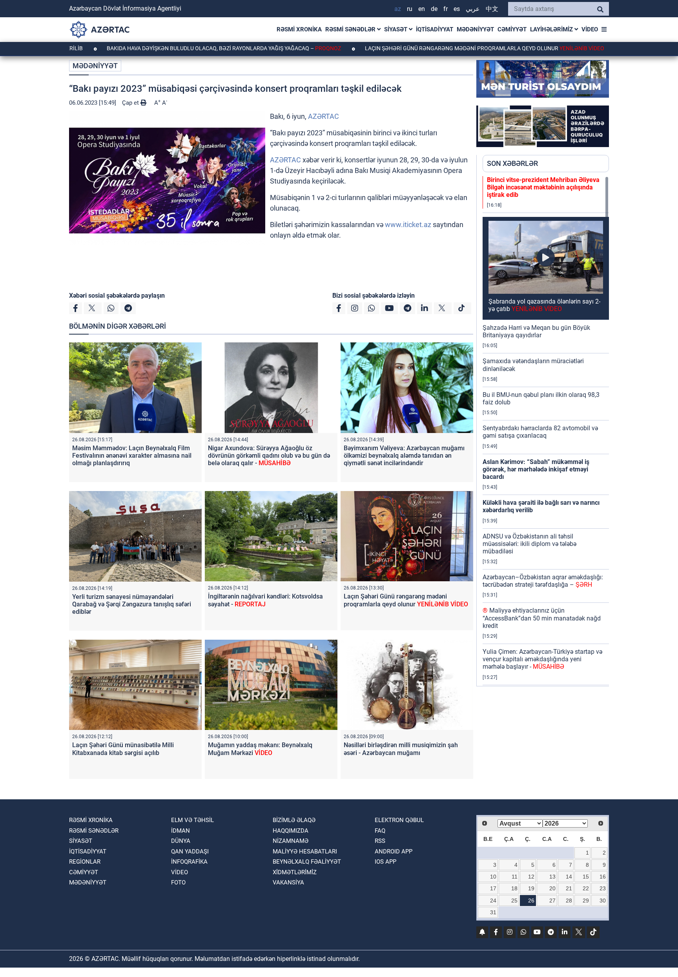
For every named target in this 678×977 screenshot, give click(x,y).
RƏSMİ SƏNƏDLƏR (351, 29)
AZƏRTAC (323, 116)
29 (586, 900)
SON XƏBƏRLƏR (512, 163)
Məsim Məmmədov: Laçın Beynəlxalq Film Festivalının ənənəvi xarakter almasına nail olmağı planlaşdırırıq (131, 455)
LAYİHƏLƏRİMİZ (552, 29)
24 (493, 900)
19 (531, 888)
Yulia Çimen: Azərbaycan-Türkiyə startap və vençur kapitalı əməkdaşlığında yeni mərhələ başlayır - (542, 659)
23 (603, 888)
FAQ (380, 830)
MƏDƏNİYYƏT (475, 29)
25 (514, 900)
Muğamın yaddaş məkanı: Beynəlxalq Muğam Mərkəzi (260, 748)
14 (569, 876)
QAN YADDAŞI (190, 851)
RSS (380, 840)
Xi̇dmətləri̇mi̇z (295, 872)
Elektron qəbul (399, 820)
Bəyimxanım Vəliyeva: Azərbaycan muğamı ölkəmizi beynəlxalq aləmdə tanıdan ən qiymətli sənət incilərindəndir (404, 455)
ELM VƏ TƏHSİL (192, 820)
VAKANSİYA (288, 882)
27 (552, 900)
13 (552, 876)
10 (493, 876)
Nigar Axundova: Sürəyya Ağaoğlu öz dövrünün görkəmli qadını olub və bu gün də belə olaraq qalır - (269, 455)
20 (552, 888)
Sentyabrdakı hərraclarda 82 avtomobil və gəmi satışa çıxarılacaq (540, 431)
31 (493, 912)
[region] (546, 431)
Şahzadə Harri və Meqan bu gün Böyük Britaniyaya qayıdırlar (536, 331)
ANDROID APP (393, 851)
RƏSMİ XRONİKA (299, 29)
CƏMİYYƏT (512, 29)
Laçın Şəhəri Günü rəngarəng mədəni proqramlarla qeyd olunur (441, 48)
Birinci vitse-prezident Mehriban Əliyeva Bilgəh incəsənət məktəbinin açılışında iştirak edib (543, 187)
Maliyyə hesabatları (305, 851)
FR (445, 9)
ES (457, 9)
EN (421, 9)
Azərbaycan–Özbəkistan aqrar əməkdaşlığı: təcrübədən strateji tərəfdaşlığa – (543, 580)
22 (586, 888)
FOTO (178, 882)
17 (493, 888)
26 (531, 900)
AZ (397, 9)
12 (531, 876)
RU (409, 9)
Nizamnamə (290, 840)
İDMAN (180, 830)
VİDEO (589, 29)
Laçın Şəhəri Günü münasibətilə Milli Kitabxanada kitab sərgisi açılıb (123, 748)
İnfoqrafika (189, 861)
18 (514, 888)
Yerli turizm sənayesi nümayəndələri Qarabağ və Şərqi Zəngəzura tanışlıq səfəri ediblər (131, 604)
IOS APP (385, 861)
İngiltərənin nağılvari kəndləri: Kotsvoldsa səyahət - (265, 600)
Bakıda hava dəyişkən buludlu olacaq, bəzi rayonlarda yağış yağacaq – (181, 48)
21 (569, 888)
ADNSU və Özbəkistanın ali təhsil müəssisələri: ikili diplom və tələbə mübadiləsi (529, 544)
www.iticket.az (408, 224)
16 (603, 876)
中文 (492, 9)
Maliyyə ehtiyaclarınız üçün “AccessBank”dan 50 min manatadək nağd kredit (542, 618)
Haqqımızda (290, 830)
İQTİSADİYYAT (434, 29)
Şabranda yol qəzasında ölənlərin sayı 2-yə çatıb (544, 305)
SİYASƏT (396, 29)
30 (603, 900)
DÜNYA (180, 840)
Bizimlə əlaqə (294, 820)
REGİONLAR (84, 861)
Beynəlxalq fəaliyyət (307, 861)
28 (569, 900)
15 (586, 876)
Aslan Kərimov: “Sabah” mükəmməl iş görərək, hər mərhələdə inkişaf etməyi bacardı (536, 469)
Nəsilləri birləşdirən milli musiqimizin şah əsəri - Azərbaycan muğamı (401, 748)
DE (434, 9)
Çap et (131, 102)
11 (515, 876)
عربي (473, 9)
